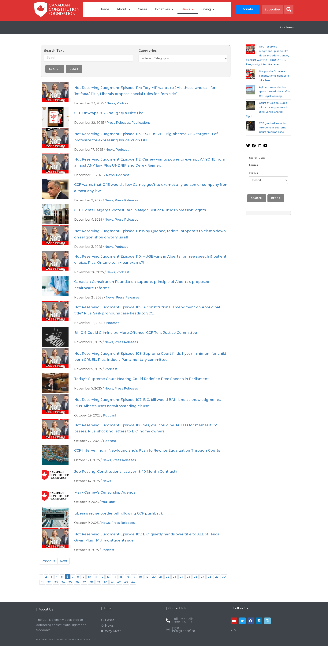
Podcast (123, 103)
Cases (142, 9)
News (185, 9)
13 (108, 576)
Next (63, 561)
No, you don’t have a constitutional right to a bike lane (274, 76)
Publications (141, 122)
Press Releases (118, 122)
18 (140, 576)
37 (84, 582)
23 (174, 576)
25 (188, 576)
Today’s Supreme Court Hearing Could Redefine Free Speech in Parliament (141, 379)
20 (154, 576)
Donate (247, 9)
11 (96, 576)
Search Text (54, 50)
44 (133, 582)
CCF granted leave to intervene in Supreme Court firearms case (272, 128)
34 (63, 582)
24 (181, 576)
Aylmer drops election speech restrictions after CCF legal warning (275, 91)
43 (126, 582)
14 (114, 576)
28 (209, 576)
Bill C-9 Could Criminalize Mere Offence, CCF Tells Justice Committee (135, 333)
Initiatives (162, 9)
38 (91, 582)
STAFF (234, 629)
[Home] (281, 27)
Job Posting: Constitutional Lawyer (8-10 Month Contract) (125, 471)
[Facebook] (254, 146)
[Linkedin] (259, 621)
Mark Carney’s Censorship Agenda (105, 492)
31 (42, 582)
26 (195, 576)
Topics (253, 164)
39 (98, 582)
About (121, 9)
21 (160, 576)
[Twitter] (248, 146)
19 (147, 576)
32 (49, 582)
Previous (48, 561)
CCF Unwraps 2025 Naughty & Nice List (108, 113)
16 (127, 576)
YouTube (108, 502)
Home (104, 9)
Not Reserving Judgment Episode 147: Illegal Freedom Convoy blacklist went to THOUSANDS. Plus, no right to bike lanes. (267, 55)
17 (133, 576)
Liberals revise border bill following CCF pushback (118, 513)
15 (121, 576)
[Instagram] (267, 621)
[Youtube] (234, 621)
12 (101, 576)
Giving (206, 9)
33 (56, 582)
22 (167, 576)
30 (224, 576)
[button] (288, 9)
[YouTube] (265, 146)
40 (105, 582)
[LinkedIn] (259, 146)
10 (89, 576)
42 (119, 582)
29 (216, 576)
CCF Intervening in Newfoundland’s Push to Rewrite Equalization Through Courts (147, 450)
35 (70, 582)
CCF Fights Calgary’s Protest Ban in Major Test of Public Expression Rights (140, 210)
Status (253, 172)
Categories (148, 50)
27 (202, 576)
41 (112, 582)
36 (77, 582)
